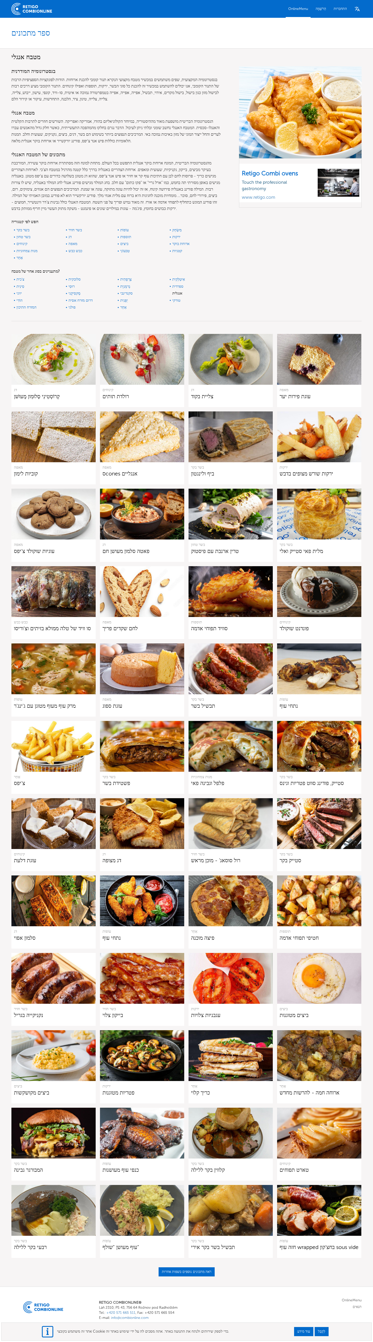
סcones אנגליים (120, 473)
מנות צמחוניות (27, 251)
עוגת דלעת (25, 860)
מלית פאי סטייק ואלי (301, 551)
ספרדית (177, 286)
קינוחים (21, 243)
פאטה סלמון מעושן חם (126, 551)
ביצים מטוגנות (294, 1015)
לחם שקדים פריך (120, 628)
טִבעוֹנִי (125, 251)
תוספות (125, 237)
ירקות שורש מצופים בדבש (306, 473)
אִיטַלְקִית (178, 279)
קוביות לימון (26, 473)
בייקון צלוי (113, 1015)
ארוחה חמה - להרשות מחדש (310, 1092)
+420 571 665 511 (120, 1312)
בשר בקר (22, 230)
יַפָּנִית (124, 300)
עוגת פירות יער (295, 396)
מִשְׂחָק (177, 230)
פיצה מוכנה (202, 938)
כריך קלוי (200, 1092)
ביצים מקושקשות (31, 1092)
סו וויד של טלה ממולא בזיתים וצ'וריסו (52, 628)
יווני (19, 293)
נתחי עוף (289, 706)
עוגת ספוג (112, 706)
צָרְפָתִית (126, 279)
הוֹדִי (19, 300)
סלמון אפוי (25, 938)
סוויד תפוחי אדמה (209, 628)
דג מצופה (112, 860)
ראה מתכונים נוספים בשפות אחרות (186, 1272)
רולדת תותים (116, 396)
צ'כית (20, 279)
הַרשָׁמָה (321, 9)
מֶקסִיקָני (74, 293)
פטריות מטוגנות (118, 1092)
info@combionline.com (130, 1318)
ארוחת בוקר (181, 243)
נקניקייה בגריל (28, 1015)
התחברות (340, 9)
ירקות (176, 237)
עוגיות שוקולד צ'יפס (34, 551)
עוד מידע (303, 1331)
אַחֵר (19, 257)
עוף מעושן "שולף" (121, 1247)
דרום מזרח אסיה (81, 300)
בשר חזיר (75, 230)
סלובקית (75, 279)
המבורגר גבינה (28, 1170)
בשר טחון (23, 237)
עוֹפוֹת (124, 230)
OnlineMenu (298, 9)
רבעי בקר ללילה (30, 1247)
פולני (72, 307)
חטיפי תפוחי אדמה (299, 938)
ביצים (124, 243)
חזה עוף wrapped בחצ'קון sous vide (319, 1247)
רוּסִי (72, 286)
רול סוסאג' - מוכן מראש (215, 860)
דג (70, 237)
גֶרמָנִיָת (125, 286)
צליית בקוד (202, 396)
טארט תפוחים (294, 1170)
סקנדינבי (126, 293)
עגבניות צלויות (206, 1015)
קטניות (177, 251)
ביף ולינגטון (202, 473)
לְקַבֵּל (321, 1331)
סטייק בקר (290, 860)
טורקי (176, 300)
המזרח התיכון (26, 307)
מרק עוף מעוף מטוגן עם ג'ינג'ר (45, 706)
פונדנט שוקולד (294, 628)
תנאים (357, 1307)
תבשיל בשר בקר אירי (213, 1247)
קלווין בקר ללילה (208, 1170)
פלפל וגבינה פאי (207, 783)
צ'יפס (19, 783)
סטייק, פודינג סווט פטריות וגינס (312, 783)
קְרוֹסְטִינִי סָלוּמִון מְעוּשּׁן (37, 396)
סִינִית (20, 286)
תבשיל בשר (203, 706)
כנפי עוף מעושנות (121, 1170)
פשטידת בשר (116, 783)
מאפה (73, 243)
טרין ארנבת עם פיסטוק (215, 551)
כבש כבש (75, 251)
